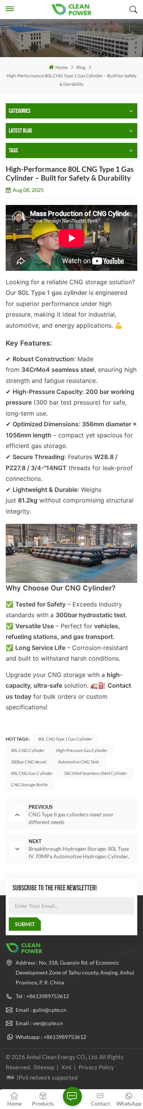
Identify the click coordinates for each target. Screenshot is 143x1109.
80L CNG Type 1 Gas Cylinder (65, 738)
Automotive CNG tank (78, 761)
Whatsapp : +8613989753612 (51, 1037)
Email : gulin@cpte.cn (41, 1010)
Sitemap (44, 1067)
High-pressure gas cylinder (82, 750)
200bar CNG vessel (29, 761)
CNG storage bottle (29, 784)
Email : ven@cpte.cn (39, 1023)
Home (61, 67)
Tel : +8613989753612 (42, 996)
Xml (66, 1067)
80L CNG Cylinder (28, 750)
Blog (80, 67)
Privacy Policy (96, 1067)
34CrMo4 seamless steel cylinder (95, 773)
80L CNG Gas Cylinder (32, 773)
